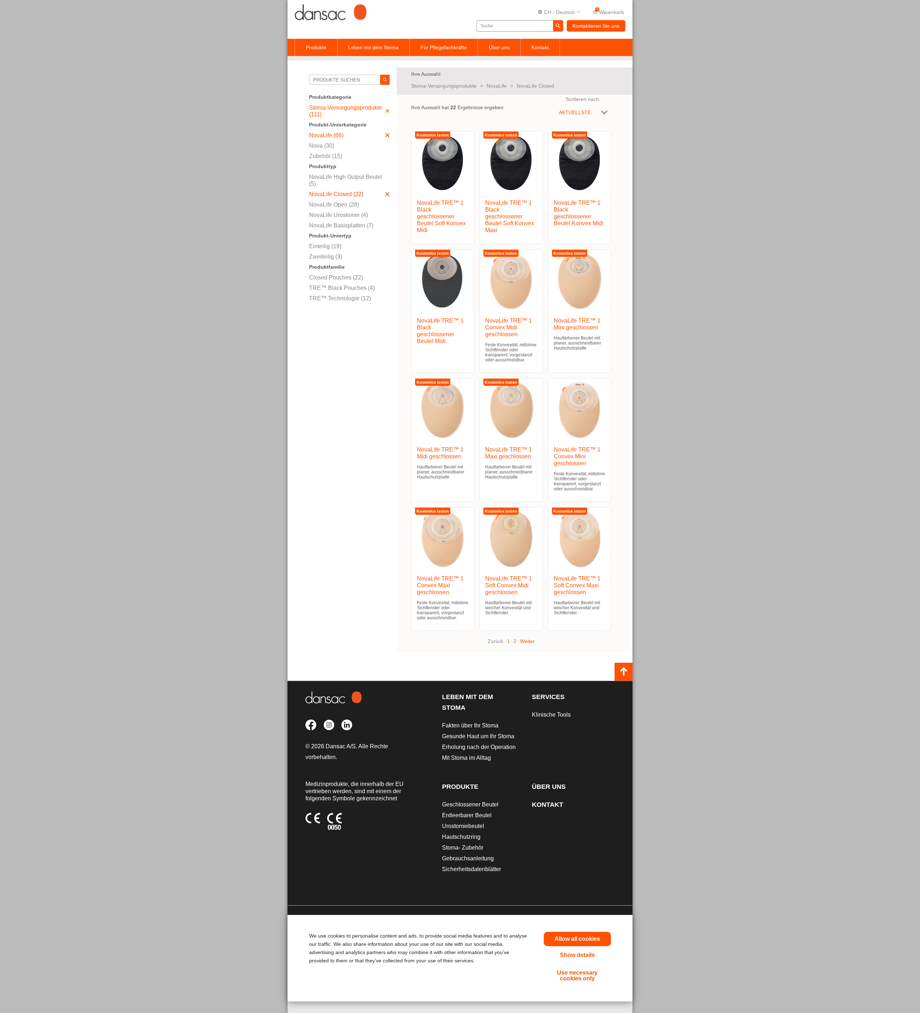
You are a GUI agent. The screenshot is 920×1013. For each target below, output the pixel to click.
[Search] (385, 80)
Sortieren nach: (583, 99)
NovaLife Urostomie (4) (338, 215)
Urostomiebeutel (463, 826)
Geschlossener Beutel (470, 804)
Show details (577, 955)
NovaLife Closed (535, 86)
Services (548, 696)
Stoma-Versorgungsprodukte (444, 86)
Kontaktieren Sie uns (596, 26)
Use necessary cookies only (577, 975)
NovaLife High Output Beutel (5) (345, 180)
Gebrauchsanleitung (468, 858)
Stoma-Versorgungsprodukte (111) (345, 111)
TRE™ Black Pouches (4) (342, 288)
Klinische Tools (551, 715)
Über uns (499, 47)
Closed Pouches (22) (336, 277)
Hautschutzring (461, 837)
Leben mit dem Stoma (373, 47)
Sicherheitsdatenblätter (471, 869)
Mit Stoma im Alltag (466, 758)
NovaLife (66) (326, 135)
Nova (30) (321, 146)
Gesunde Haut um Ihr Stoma (478, 736)
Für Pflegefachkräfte (443, 47)
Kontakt (540, 47)
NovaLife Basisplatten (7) (341, 225)
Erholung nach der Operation (479, 747)
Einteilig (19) (325, 246)
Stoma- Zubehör (462, 848)
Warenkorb (610, 11)
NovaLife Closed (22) (336, 194)
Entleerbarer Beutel (467, 815)
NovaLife (497, 86)
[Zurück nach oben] (623, 672)
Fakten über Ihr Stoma (470, 725)
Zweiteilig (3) (325, 257)
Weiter (527, 641)
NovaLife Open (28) (334, 205)
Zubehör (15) (325, 156)
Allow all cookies (577, 939)
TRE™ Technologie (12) (340, 298)
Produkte (316, 47)
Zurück (495, 641)
